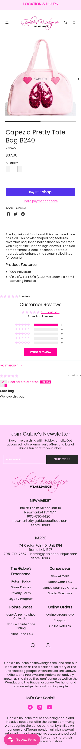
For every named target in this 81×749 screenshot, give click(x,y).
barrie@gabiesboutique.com (53, 554)
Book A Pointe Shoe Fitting (21, 626)
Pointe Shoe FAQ (21, 634)
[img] (9, 376)
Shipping (60, 620)
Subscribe (62, 459)
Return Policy (21, 581)
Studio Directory (60, 593)
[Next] (78, 79)
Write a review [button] (40, 352)
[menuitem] (21, 582)
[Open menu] (7, 22)
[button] (40, 181)
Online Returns (60, 626)
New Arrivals (60, 576)
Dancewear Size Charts (60, 588)
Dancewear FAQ (60, 582)
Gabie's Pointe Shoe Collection (21, 616)
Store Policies (21, 587)
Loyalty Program (21, 599)
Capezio (11, 148)
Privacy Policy (21, 593)
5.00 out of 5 (50, 312)
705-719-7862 (15, 554)
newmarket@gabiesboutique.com (40, 520)
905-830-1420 (38, 516)
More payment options (41, 201)
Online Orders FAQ (60, 614)
